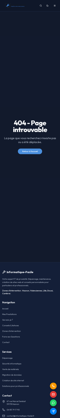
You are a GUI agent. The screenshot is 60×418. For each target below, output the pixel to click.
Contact (5, 342)
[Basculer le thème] (47, 6)
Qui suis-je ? (7, 320)
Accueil (5, 308)
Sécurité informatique (11, 363)
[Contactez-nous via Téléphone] (53, 386)
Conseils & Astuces (10, 325)
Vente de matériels (10, 369)
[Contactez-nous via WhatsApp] (53, 402)
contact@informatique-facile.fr (20, 416)
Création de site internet (13, 380)
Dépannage (7, 358)
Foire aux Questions (11, 336)
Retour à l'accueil (30, 151)
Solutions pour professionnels (15, 386)
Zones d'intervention (11, 331)
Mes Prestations (9, 314)
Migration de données (12, 375)
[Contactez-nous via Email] (53, 394)
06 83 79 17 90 (13, 409)
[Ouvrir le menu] (55, 6)
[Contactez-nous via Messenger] (53, 411)
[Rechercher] (41, 6)
